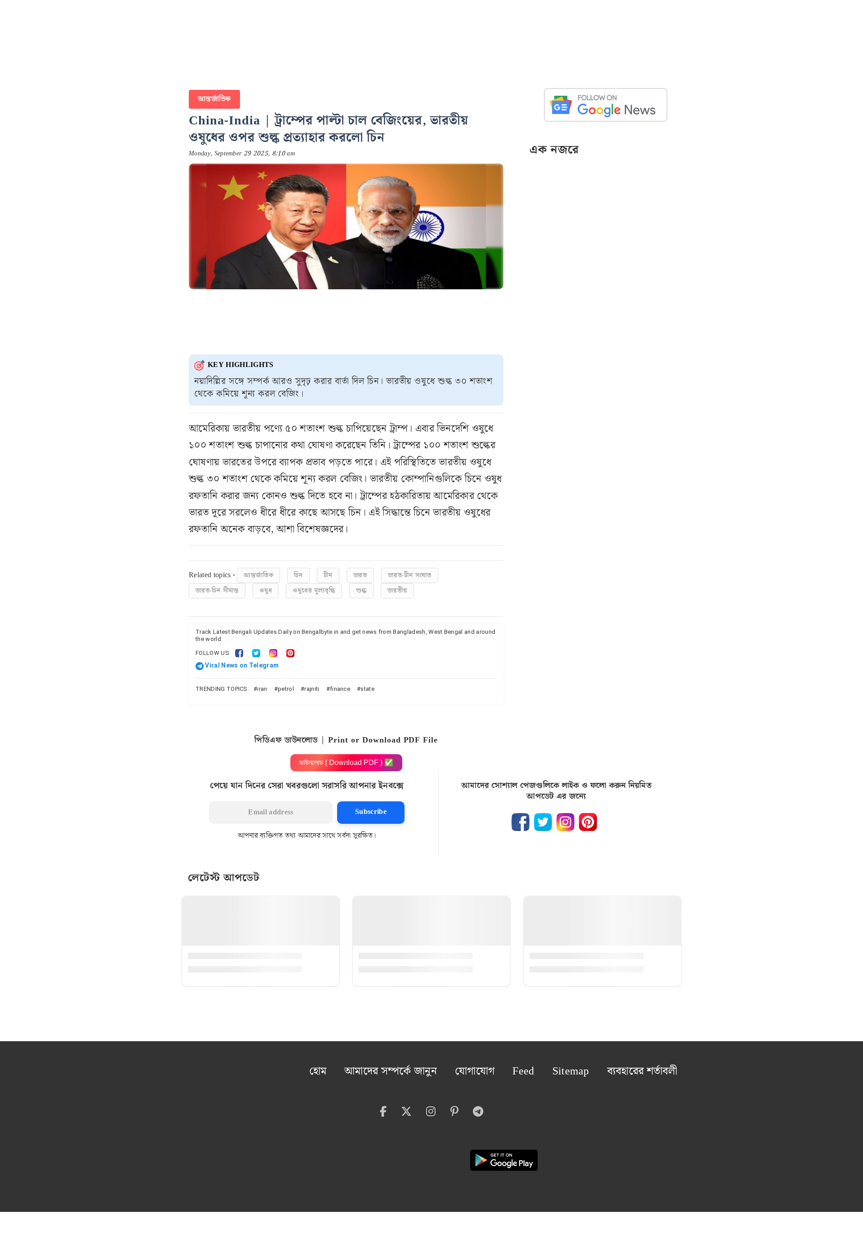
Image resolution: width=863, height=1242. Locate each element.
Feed (553, 1063)
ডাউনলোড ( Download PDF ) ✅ (346, 758)
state (367, 684)
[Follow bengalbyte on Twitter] (543, 818)
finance (340, 684)
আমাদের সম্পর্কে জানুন (443, 1063)
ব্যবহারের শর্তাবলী (651, 1063)
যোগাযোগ (511, 1063)
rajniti (311, 684)
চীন (328, 571)
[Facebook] (239, 648)
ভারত (360, 571)
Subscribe (371, 807)
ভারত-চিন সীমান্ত (217, 586)
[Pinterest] (290, 648)
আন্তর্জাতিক (212, 96)
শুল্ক (361, 586)
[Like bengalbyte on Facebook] (520, 818)
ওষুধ (265, 586)
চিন (298, 571)
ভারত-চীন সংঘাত (410, 571)
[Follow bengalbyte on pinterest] (588, 818)
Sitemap (593, 1063)
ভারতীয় (397, 586)
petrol (286, 684)
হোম (383, 1063)
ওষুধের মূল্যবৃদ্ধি (314, 586)
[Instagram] (273, 648)
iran (262, 684)
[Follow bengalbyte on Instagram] (565, 818)
